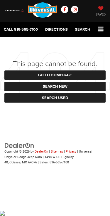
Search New (55, 86)
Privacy (71, 151)
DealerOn (41, 151)
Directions (56, 29)
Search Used (55, 98)
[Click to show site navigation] (101, 29)
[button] (21, 29)
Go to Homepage (55, 75)
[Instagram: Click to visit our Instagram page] (74, 9)
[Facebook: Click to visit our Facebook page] (64, 9)
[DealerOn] (19, 145)
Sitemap (57, 151)
